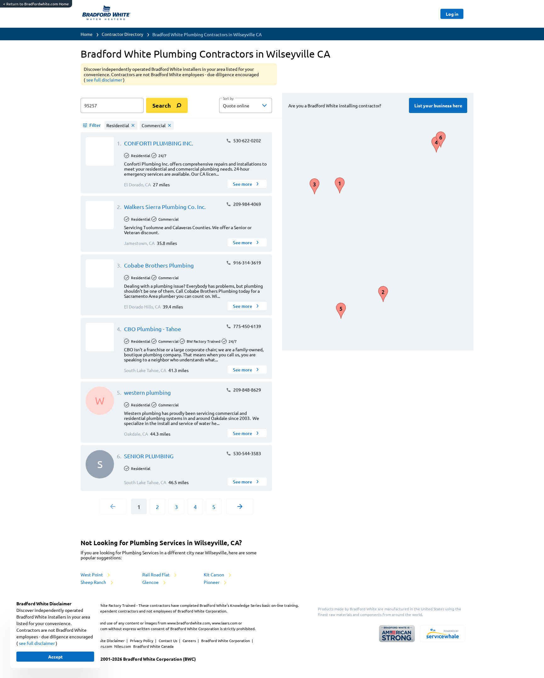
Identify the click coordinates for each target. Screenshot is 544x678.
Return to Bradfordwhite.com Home (36, 3)
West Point (92, 574)
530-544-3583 (246, 453)
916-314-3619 (246, 262)
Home (87, 34)
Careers (190, 640)
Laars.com (104, 646)
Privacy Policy (142, 640)
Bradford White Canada (153, 646)
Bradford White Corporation (226, 640)
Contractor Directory (122, 34)
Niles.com (123, 646)
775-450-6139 (246, 326)
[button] (245, 105)
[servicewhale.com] (442, 633)
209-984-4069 (246, 204)
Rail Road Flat (156, 574)
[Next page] (239, 506)
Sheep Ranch (94, 582)
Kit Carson (214, 574)
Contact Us (168, 640)
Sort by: (228, 98)
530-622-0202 (246, 140)
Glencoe (151, 582)
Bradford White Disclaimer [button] (102, 640)
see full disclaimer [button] (104, 79)
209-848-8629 (246, 390)
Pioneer (212, 582)
